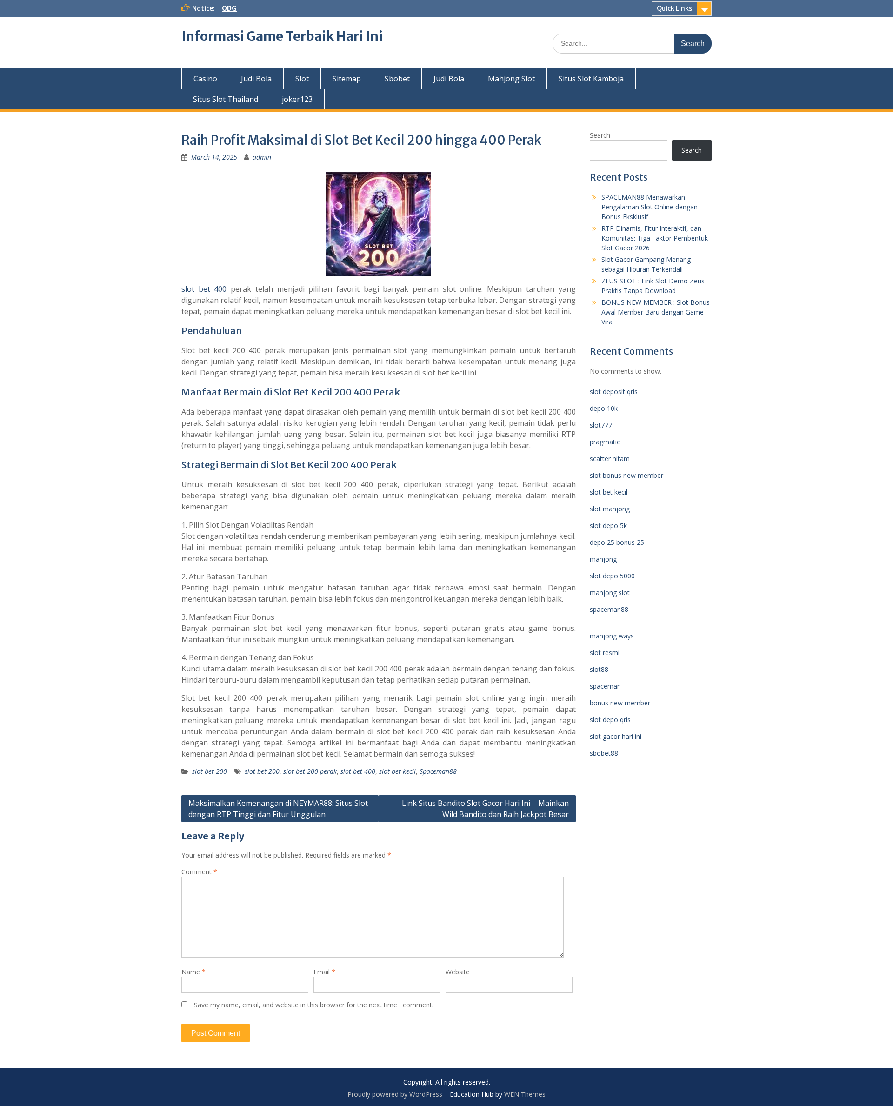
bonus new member (620, 702)
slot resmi (605, 652)
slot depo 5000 (612, 575)
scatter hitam (610, 458)
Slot (302, 79)
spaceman (605, 686)
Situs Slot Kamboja (591, 79)
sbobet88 (604, 753)
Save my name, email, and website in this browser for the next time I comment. (313, 1004)
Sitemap (347, 79)
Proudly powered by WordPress (394, 1094)
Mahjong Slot (511, 79)
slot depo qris (610, 719)
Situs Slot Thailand (225, 99)
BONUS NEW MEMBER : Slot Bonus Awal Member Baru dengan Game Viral (655, 312)
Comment (199, 871)
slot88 (599, 669)
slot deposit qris (614, 391)
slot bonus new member (626, 475)
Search (600, 135)
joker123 (297, 99)
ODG (229, 8)
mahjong (603, 559)
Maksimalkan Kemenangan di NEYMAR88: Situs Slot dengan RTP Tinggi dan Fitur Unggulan (278, 808)
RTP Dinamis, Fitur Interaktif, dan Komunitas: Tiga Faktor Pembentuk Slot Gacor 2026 (654, 238)
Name (193, 971)
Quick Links (674, 8)
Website (458, 971)
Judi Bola (256, 79)
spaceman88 (609, 609)
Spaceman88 (438, 771)
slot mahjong (610, 508)
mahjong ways (612, 635)
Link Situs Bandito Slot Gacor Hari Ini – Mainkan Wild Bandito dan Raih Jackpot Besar (485, 808)
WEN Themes (525, 1094)
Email (324, 971)
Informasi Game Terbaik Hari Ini (282, 36)
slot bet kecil (397, 771)
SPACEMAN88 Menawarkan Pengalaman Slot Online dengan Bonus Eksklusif (649, 207)
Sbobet (397, 79)
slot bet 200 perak (310, 771)
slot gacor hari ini (615, 736)
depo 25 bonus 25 (617, 542)
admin (262, 157)
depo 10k (604, 408)
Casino (205, 79)
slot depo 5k (608, 525)
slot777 (601, 425)
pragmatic (605, 441)
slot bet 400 (204, 289)
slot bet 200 (209, 771)
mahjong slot (610, 592)
